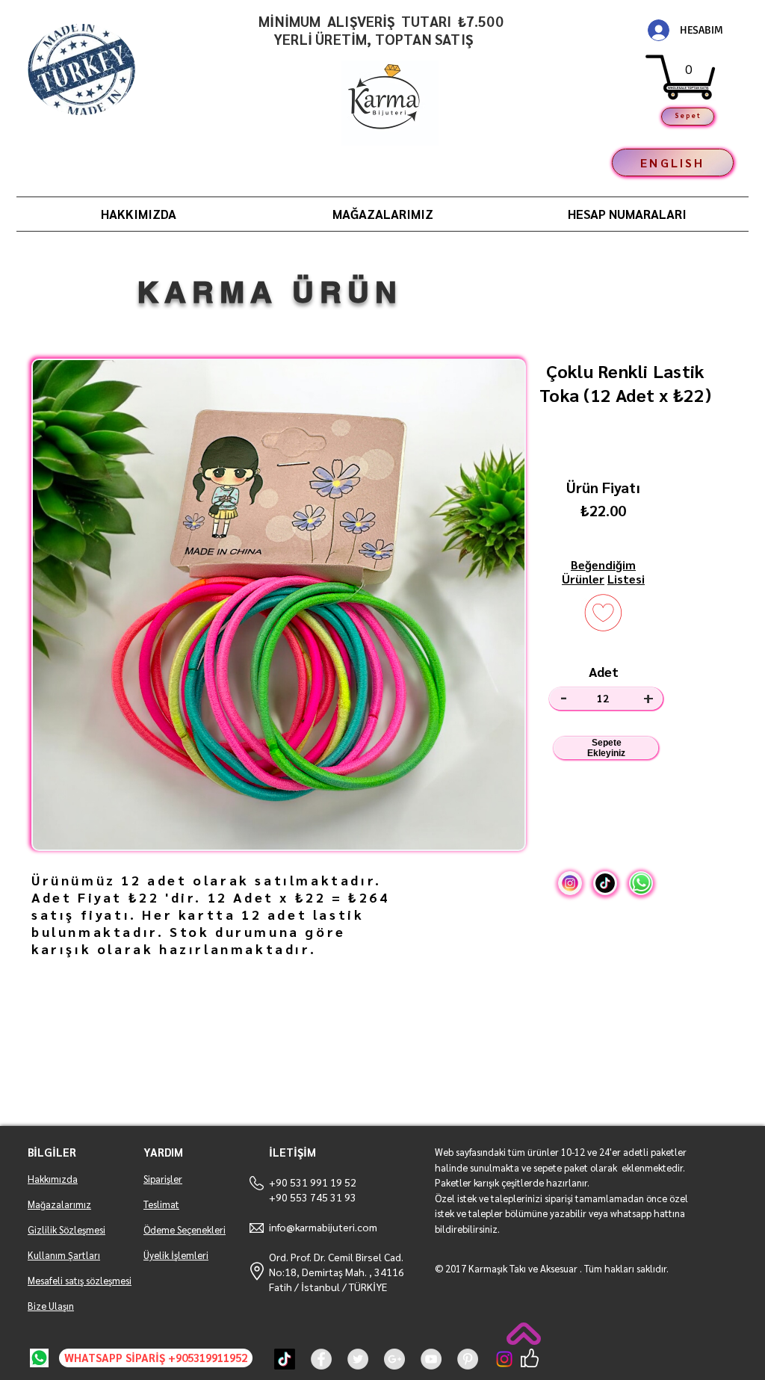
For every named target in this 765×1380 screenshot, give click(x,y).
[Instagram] (504, 1359)
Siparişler (162, 1178)
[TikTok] (284, 1359)
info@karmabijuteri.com (323, 1227)
